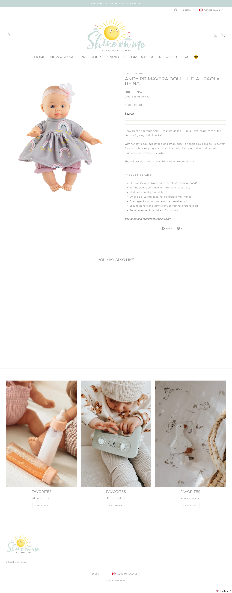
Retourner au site (116, 310)
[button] (224, 591)
